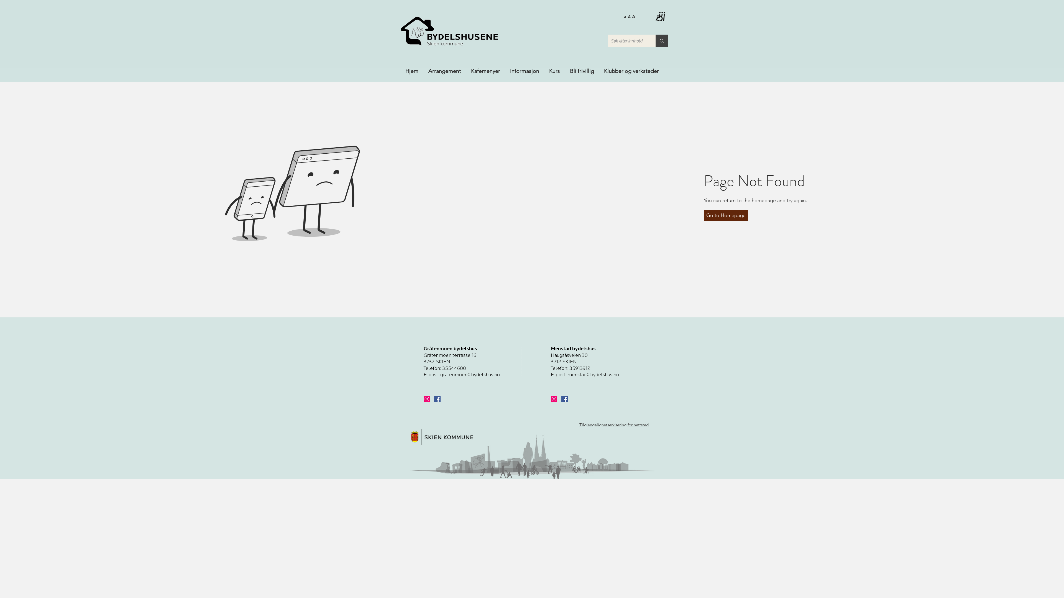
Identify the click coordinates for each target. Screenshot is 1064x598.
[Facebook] (437, 399)
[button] (629, 16)
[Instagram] (427, 399)
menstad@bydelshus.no (593, 375)
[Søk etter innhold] (662, 41)
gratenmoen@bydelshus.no (470, 375)
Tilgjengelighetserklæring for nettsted (614, 424)
